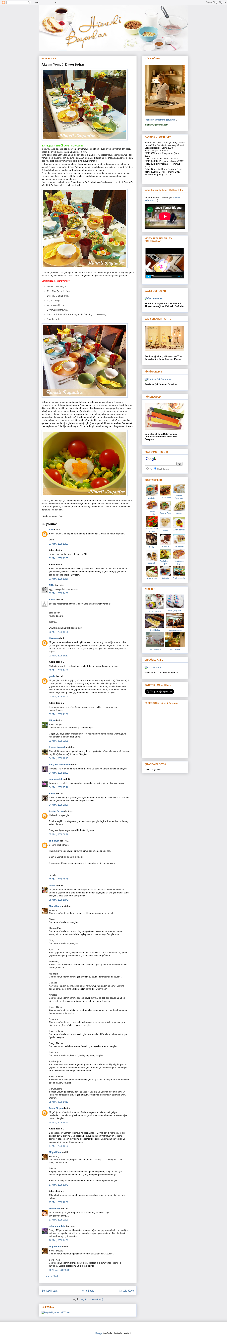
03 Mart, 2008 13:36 (58, 579)
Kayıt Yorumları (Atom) (92, 1299)
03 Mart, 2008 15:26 (58, 632)
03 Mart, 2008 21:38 (58, 714)
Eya (51, 529)
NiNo (51, 585)
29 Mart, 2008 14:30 (58, 1240)
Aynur (52, 599)
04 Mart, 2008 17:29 (58, 787)
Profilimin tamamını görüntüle (160, 119)
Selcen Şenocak (57, 747)
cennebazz (54, 1208)
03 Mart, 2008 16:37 (58, 655)
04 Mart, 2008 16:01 (58, 773)
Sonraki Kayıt (49, 1290)
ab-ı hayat (54, 841)
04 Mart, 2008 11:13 (58, 758)
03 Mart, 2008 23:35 (58, 741)
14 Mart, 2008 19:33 (58, 1146)
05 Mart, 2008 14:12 (58, 1102)
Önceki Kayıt (126, 1290)
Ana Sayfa (88, 1290)
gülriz (52, 676)
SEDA (52, 793)
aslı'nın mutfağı (57, 1226)
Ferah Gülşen (56, 1108)
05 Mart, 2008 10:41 (58, 900)
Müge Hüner (55, 906)
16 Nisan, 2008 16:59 (59, 1270)
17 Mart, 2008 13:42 (58, 1185)
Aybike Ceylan (56, 811)
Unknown (54, 638)
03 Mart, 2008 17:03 (58, 670)
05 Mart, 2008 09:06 (58, 879)
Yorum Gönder (52, 1276)
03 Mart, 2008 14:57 (58, 593)
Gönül (52, 885)
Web (151, 469)
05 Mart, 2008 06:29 (58, 834)
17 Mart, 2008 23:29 (58, 1219)
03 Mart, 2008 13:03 (58, 544)
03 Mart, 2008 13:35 (58, 558)
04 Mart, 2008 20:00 (58, 805)
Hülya (52, 720)
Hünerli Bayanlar (163, 469)
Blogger (99, 1333)
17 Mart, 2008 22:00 (58, 1202)
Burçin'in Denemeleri (60, 764)
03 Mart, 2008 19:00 (58, 696)
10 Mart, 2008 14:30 (58, 1122)
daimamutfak (55, 779)
